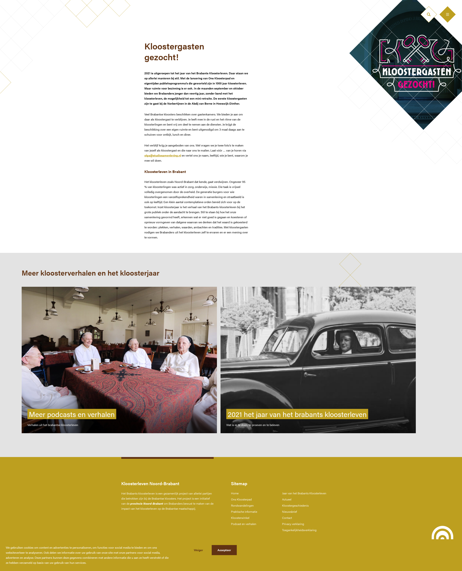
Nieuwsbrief (289, 511)
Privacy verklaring (293, 524)
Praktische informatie (244, 511)
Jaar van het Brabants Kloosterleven (304, 493)
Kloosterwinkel (240, 518)
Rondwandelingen (242, 505)
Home (235, 493)
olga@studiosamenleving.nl (162, 155)
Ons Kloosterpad (241, 499)
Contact (287, 518)
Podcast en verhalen (243, 524)
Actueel (286, 499)
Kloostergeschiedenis (295, 505)
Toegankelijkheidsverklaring (299, 530)
